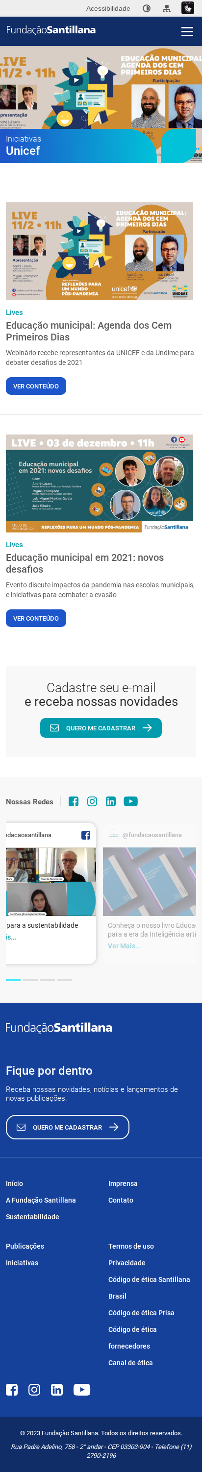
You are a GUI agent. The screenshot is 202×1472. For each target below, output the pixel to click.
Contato (120, 1200)
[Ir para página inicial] (104, 30)
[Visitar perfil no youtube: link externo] (131, 801)
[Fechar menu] (187, 14)
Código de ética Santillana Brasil (149, 1288)
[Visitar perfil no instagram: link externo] (92, 801)
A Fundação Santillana (41, 1200)
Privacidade (127, 1263)
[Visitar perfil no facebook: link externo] (73, 801)
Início (14, 1183)
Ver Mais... (124, 946)
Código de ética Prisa (141, 1313)
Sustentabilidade (32, 1217)
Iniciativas (22, 1263)
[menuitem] (146, 8)
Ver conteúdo (36, 386)
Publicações (25, 1246)
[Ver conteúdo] (99, 251)
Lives (14, 312)
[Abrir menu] (187, 31)
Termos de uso (131, 1246)
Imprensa (123, 1183)
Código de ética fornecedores (132, 1338)
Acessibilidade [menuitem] (108, 8)
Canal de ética (130, 1363)
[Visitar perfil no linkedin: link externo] (111, 801)
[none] (146, 8)
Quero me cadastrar (100, 728)
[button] (13, 980)
